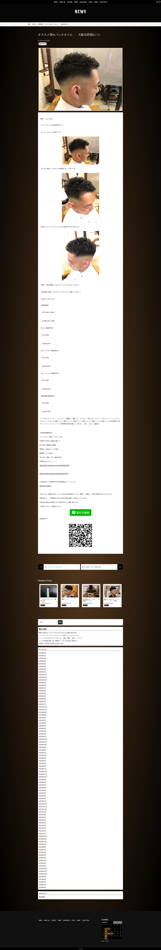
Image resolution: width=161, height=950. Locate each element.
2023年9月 (42, 747)
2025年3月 (42, 699)
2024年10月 (43, 712)
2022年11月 (43, 774)
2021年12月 (43, 804)
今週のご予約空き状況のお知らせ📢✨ (52, 643)
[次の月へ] (120, 922)
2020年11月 (43, 839)
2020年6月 (42, 852)
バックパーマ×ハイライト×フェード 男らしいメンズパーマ (58, 635)
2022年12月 (43, 771)
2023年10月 (43, 744)
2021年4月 (42, 825)
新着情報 (42, 897)
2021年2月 (42, 831)
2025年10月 (43, 680)
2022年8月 (42, 782)
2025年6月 (42, 691)
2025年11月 (43, 677)
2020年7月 (42, 850)
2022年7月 (42, 785)
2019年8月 (42, 879)
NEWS (96, 2)
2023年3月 (42, 763)
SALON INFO (83, 2)
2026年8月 (42, 653)
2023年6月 (42, 755)
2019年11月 (43, 871)
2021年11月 (43, 806)
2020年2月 (42, 863)
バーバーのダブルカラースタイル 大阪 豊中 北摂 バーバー (60, 638)
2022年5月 (42, 790)
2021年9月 (42, 812)
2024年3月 (42, 731)
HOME (56, 2)
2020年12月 (43, 836)
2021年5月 (42, 823)
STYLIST (69, 2)
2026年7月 (42, 656)
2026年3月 (42, 666)
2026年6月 (42, 658)
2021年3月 (42, 828)
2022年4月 (42, 793)
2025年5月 (42, 693)
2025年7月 (42, 688)
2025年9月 (42, 682)
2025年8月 (42, 685)
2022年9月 (42, 779)
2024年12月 (43, 707)
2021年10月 (43, 809)
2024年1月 (42, 736)
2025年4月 (42, 696)
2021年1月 (42, 833)
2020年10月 (43, 841)
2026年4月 (42, 664)
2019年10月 (43, 874)
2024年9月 (42, 715)
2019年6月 (42, 885)
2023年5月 (42, 758)
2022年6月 (42, 788)
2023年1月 (42, 769)
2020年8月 (42, 847)
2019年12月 (43, 868)
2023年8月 (42, 750)
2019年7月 (42, 882)
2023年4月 (42, 761)
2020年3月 (42, 860)
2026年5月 (42, 661)
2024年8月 (42, 717)
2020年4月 (42, 858)
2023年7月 (42, 753)
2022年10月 (43, 777)
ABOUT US (62, 2)
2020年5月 (42, 855)
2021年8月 (42, 814)
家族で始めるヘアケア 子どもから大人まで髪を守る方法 (58, 632)
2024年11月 (43, 709)
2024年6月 (42, 723)
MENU (76, 2)
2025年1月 (42, 704)
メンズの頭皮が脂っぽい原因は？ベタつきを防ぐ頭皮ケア (58, 641)
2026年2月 (42, 669)
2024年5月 (42, 726)
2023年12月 (43, 739)
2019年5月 (42, 887)
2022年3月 (42, 796)
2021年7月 (42, 817)
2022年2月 (42, 798)
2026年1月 (42, 672)
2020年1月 (42, 866)
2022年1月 (42, 801)
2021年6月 (42, 820)
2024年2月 (42, 734)
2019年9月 (42, 876)
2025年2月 (42, 701)
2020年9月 (42, 844)
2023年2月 (42, 766)
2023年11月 (43, 742)
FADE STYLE (103, 2)
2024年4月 (42, 728)
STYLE (91, 2)
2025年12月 (43, 674)
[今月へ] (117, 922)
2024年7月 (42, 720)
